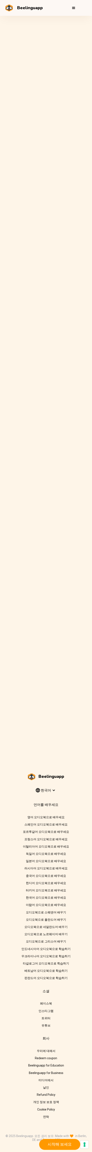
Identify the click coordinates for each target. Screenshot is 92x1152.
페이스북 (46, 1003)
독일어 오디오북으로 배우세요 (46, 853)
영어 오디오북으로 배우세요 (46, 817)
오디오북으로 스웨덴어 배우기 (46, 912)
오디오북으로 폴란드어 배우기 (46, 919)
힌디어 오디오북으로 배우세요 (46, 883)
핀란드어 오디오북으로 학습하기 (46, 978)
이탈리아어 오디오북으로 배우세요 (46, 846)
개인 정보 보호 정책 (46, 1102)
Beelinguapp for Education (46, 1065)
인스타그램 (46, 1011)
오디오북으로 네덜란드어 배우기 (46, 927)
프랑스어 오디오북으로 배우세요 (46, 839)
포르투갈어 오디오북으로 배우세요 (46, 831)
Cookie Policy (46, 1109)
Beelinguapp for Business (46, 1073)
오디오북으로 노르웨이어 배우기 (46, 934)
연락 (46, 1116)
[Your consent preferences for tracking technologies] (84, 1144)
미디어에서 (46, 1080)
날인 (46, 1087)
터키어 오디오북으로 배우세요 (46, 890)
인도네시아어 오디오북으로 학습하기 (46, 949)
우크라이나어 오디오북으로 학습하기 (46, 956)
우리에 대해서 (46, 1051)
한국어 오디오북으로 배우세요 (46, 897)
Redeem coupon (46, 1058)
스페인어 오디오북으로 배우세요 (46, 824)
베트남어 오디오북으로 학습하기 (46, 970)
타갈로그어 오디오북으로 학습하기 (46, 963)
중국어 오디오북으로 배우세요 (46, 875)
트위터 (46, 1018)
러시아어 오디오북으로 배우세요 (46, 868)
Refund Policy (46, 1094)
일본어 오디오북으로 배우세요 (46, 861)
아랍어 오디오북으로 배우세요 (46, 905)
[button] (73, 7)
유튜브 (46, 1025)
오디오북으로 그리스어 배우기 (46, 941)
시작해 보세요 (60, 1144)
